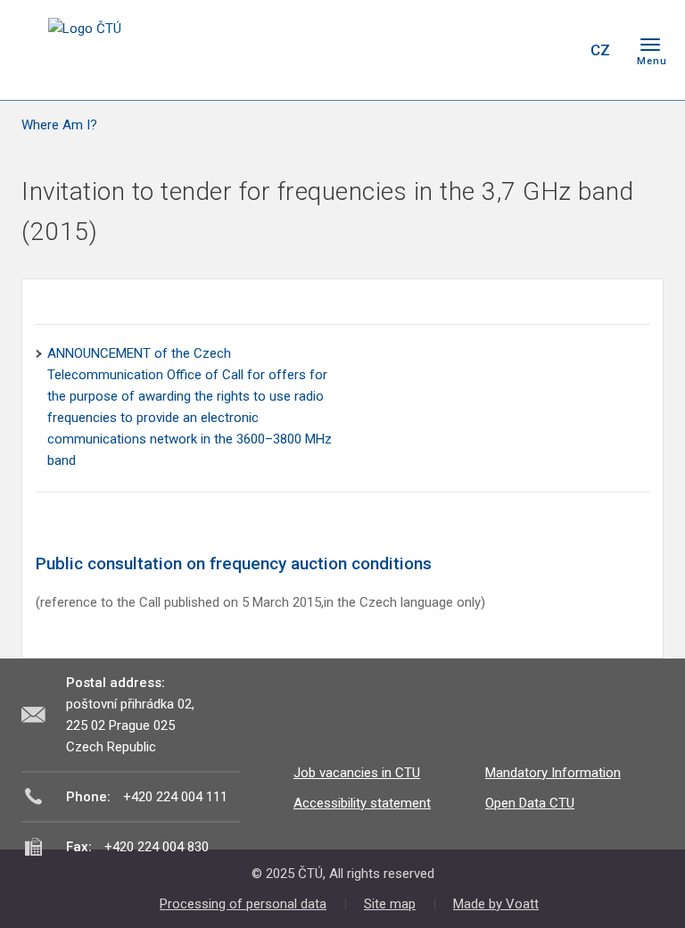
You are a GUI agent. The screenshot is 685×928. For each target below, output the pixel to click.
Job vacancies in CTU (356, 773)
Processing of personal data (243, 904)
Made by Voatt (496, 904)
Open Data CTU (529, 803)
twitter (479, 50)
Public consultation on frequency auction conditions (234, 563)
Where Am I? (59, 125)
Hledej (555, 50)
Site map (390, 904)
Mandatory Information (553, 773)
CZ (600, 50)
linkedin (510, 50)
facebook (448, 50)
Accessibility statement (362, 803)
